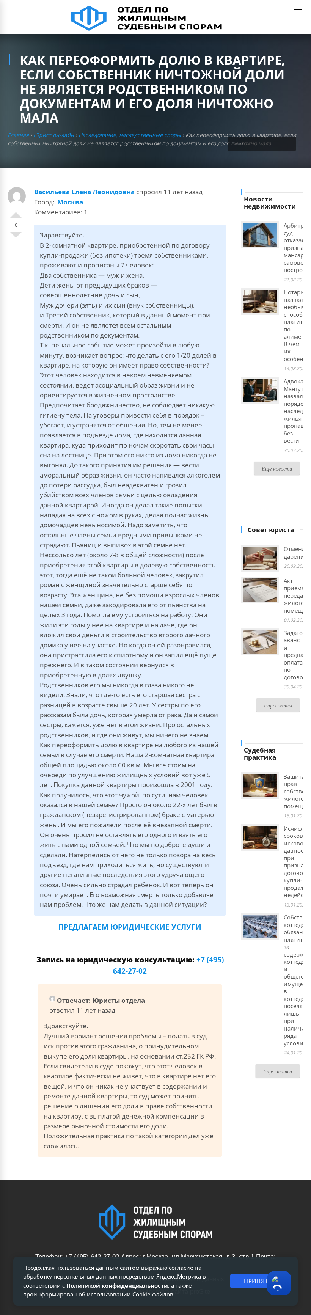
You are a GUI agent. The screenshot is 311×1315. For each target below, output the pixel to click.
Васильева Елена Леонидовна (84, 191)
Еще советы (278, 705)
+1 (16, 212)
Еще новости (277, 468)
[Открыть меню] (298, 13)
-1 (16, 238)
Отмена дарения (295, 552)
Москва (70, 202)
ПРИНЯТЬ (258, 1281)
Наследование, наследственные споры (130, 134)
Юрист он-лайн (53, 134)
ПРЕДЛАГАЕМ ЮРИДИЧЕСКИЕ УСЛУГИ (129, 927)
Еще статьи (277, 1071)
